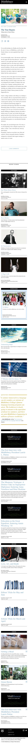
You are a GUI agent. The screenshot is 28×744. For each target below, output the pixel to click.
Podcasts (14, 430)
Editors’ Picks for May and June (12, 593)
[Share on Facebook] (2, 41)
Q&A (14, 359)
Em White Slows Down (8, 190)
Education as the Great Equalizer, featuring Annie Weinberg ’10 (12, 523)
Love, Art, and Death (10, 564)
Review (14, 544)
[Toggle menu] (26, 2)
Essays (14, 325)
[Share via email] (8, 41)
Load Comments (14, 148)
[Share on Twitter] (5, 41)
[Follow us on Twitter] (26, 730)
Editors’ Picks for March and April (13, 620)
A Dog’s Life (5, 274)
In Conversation (6, 246)
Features (14, 170)
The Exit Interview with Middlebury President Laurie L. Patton (13, 452)
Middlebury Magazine (7, 2)
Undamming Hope (7, 344)
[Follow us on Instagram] (23, 731)
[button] (2, 305)
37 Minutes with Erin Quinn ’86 (11, 379)
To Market (5, 307)
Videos (14, 631)
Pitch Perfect (5, 218)
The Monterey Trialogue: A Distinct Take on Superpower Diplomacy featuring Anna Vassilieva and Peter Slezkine (13, 485)
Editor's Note (12, 26)
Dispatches (14, 288)
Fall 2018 (3, 26)
